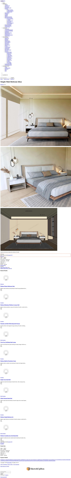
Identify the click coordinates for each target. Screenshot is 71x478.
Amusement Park (10, 18)
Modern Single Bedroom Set (6, 417)
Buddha (17, 460)
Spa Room (9, 61)
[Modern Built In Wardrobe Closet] (6, 357)
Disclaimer (5, 464)
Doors (65, 459)
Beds (1, 265)
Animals (6, 4)
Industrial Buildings (8, 32)
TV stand (37, 459)
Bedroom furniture (13, 459)
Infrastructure (7, 33)
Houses (40, 459)
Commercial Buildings (9, 30)
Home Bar (7, 43)
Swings (22, 460)
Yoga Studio (9, 62)
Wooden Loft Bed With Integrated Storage (10, 323)
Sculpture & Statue (8, 25)
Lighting (6, 14)
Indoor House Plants (4, 267)
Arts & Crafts (7, 5)
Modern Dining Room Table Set (6, 268)
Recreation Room (8, 49)
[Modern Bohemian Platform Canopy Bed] (6, 301)
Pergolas (39, 460)
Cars (42, 459)
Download (2, 442)
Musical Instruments (8, 16)
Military (6, 15)
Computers (26, 460)
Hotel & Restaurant (8, 64)
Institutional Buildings (9, 34)
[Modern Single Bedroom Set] (6, 413)
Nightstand (12, 460)
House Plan (7, 37)
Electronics (7, 6)
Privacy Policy (10, 464)
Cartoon (19, 460)
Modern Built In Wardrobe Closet (8, 361)
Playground (9, 21)
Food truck (33, 460)
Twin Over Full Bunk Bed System (8, 342)
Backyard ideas (43, 460)
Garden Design (7, 67)
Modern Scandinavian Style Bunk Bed (9, 435)
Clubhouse (9, 56)
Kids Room (7, 48)
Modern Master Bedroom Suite (7, 286)
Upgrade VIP (10, 255)
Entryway (6, 50)
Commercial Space (8, 51)
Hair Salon (9, 58)
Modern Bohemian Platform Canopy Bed (9, 305)
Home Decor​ (7, 12)
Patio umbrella (49, 460)
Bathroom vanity (25, 459)
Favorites (2, 443)
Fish (15, 460)
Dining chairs (4, 460)
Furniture (6, 8)
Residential (7, 31)
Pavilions (36, 460)
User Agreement (16, 464)
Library (8, 60)
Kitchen (6, 45)
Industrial (6, 13)
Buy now (2, 256)
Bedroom (6, 39)
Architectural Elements (9, 29)
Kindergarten (9, 59)
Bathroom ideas (61, 459)
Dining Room (7, 40)
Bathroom (6, 38)
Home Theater (7, 44)
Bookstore (9, 53)
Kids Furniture (9, 11)
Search (12, 77)
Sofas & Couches (56, 459)
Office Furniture (10, 9)
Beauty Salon (9, 52)
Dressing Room (7, 41)
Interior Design (5, 36)
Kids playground (50, 459)
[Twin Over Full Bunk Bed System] (6, 339)
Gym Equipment (10, 20)
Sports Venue (7, 35)
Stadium (67, 459)
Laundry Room (7, 46)
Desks (9, 459)
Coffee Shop (9, 54)
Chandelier (53, 460)
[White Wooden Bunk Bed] (6, 395)
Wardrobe (4, 265)
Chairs (18, 459)
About (1, 464)
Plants (6, 66)
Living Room (7, 47)
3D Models (5, 3)
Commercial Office (8, 63)
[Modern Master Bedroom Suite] (6, 283)
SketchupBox (2, 0)
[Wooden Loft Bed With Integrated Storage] (6, 320)
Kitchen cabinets (5, 459)
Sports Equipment (10, 22)
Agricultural (7, 28)
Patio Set (8, 460)
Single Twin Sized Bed (5, 379)
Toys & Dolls (9, 23)
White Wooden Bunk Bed (6, 398)
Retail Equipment (8, 24)
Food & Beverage (8, 7)
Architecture (5, 27)
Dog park (20, 459)
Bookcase (29, 460)
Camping (8, 19)
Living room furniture (32, 459)
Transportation (7, 26)
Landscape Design (6, 65)
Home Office (7, 42)
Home (4, 2)
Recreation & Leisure (8, 17)
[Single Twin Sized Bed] (6, 376)
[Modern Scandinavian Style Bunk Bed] (6, 432)
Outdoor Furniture (10, 10)
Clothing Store (9, 55)
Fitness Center (9, 57)
